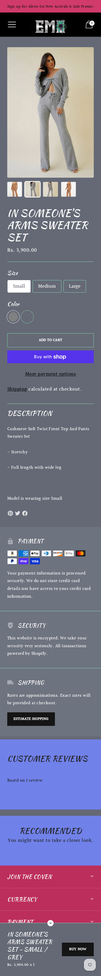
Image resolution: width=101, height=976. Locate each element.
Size (12, 273)
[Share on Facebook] (25, 513)
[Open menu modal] (12, 24)
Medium (47, 286)
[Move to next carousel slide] (94, 861)
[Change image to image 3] (50, 189)
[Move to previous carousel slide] (7, 861)
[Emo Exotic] (50, 25)
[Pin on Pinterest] (10, 513)
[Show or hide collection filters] (50, 923)
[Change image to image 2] (32, 189)
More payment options (50, 374)
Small (19, 286)
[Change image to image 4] (68, 189)
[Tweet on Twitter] (18, 513)
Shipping (17, 389)
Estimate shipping (31, 719)
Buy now (77, 949)
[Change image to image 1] (14, 189)
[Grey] (13, 317)
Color (13, 304)
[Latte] (27, 317)
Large (75, 286)
